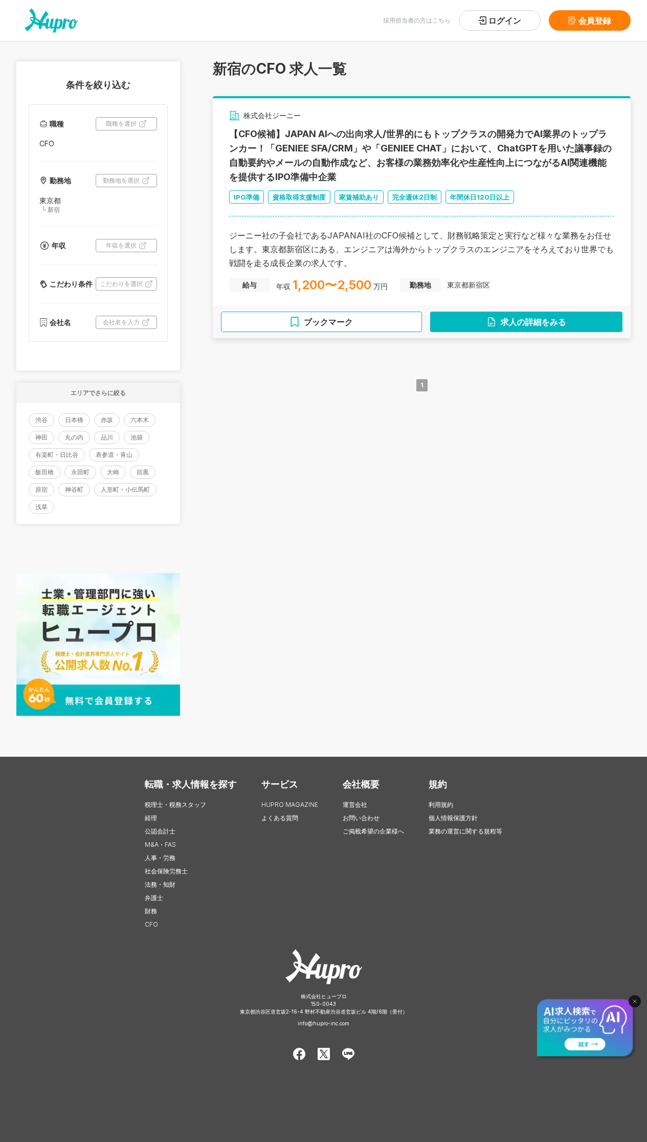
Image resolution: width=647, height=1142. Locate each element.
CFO (151, 924)
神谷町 (74, 489)
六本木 (139, 420)
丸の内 (74, 437)
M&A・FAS (160, 844)
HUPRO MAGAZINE (289, 804)
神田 (41, 437)
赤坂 (107, 420)
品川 (107, 437)
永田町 (80, 472)
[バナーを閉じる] (635, 1001)
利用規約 (441, 804)
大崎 (113, 472)
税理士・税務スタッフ (175, 804)
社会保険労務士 (166, 871)
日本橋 (74, 420)
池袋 (136, 437)
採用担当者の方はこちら (417, 20)
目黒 (143, 472)
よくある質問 (279, 818)
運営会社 (355, 804)
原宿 (41, 489)
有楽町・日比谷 (56, 454)
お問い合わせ (361, 818)
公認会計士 (160, 831)
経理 (151, 818)
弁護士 (154, 898)
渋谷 (41, 420)
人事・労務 (160, 858)
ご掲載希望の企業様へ (373, 831)
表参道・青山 (114, 454)
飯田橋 (44, 472)
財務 (151, 911)
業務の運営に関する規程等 (465, 831)
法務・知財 (160, 884)
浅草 (41, 507)
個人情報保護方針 (453, 818)
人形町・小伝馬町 (125, 489)
